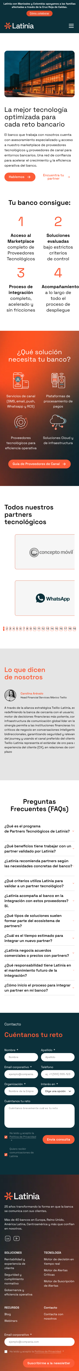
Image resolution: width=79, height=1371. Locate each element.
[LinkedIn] (7, 1251)
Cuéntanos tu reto (17, 1114)
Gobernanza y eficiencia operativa (18, 1305)
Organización (13, 1097)
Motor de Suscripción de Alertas (59, 1296)
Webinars (10, 1334)
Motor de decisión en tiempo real (59, 1275)
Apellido (46, 1063)
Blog (7, 1327)
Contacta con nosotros (53, 1329)
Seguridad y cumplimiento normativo (14, 1292)
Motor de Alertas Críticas (56, 1285)
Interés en (48, 1097)
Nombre (9, 1063)
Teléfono (47, 1080)
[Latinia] (19, 26)
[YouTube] (16, 1251)
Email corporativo (16, 1080)
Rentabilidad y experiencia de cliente (14, 1277)
